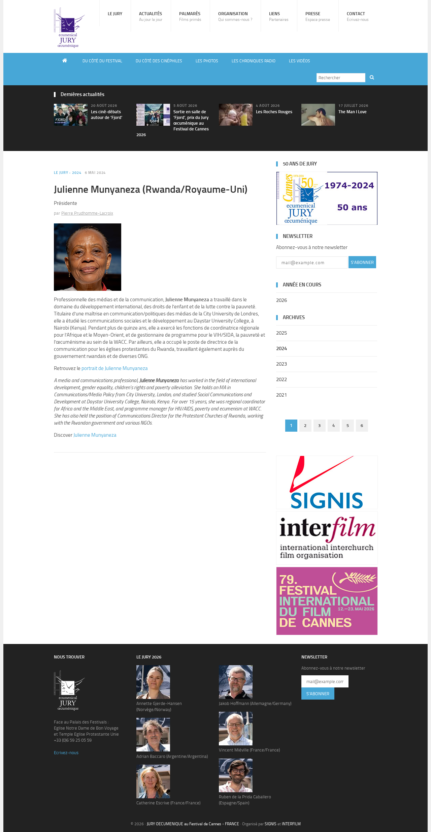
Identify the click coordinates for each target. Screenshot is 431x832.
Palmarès (190, 16)
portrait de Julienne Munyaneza (114, 368)
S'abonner (362, 262)
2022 (281, 379)
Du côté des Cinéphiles (159, 61)
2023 (281, 364)
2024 (281, 348)
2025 (281, 333)
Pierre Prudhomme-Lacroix (87, 213)
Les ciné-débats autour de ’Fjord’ (106, 114)
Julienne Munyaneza (95, 435)
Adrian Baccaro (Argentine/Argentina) (172, 756)
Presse (317, 16)
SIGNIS (270, 824)
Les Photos (207, 61)
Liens (279, 16)
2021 (281, 395)
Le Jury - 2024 (67, 173)
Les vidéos (299, 61)
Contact (358, 16)
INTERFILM (291, 824)
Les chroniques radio (253, 61)
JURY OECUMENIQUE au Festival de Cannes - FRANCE (193, 824)
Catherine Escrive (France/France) (168, 802)
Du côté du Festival (102, 61)
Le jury (115, 13)
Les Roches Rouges (274, 111)
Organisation (235, 16)
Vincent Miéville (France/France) (249, 749)
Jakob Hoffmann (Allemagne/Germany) (255, 703)
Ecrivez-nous (66, 752)
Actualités (150, 16)
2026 (281, 300)
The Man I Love (352, 111)
